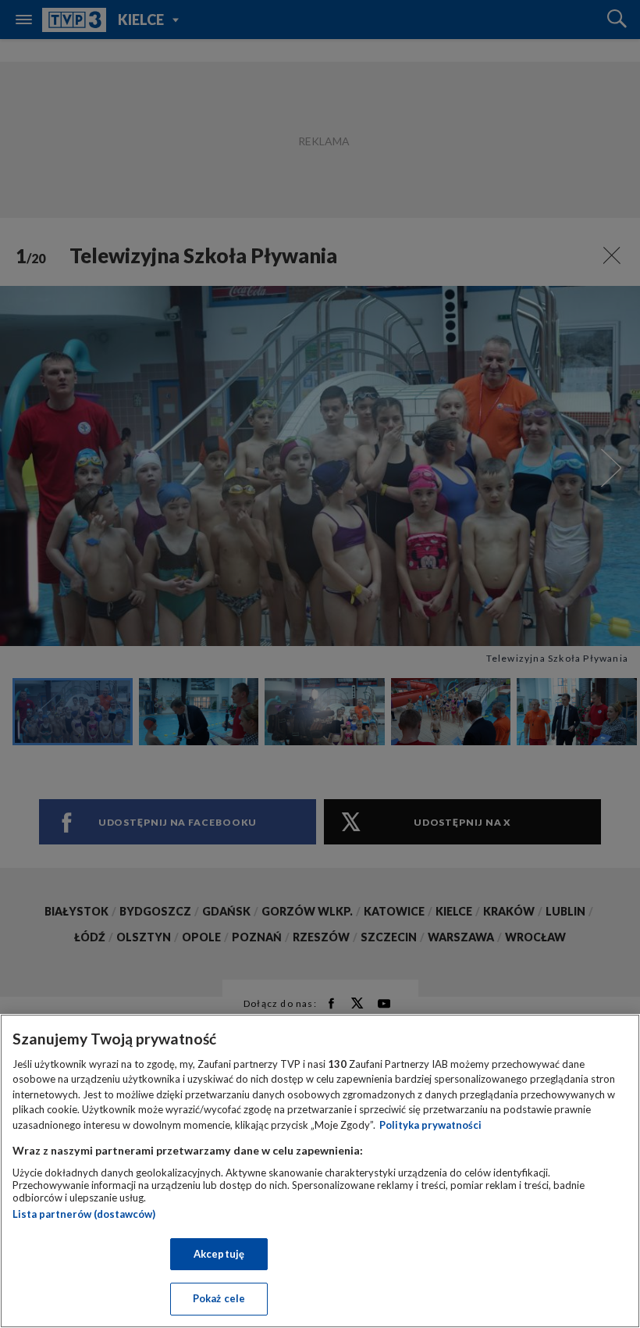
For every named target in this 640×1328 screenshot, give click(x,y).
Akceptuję (219, 1254)
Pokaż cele (219, 1298)
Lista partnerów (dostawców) (83, 1214)
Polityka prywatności (430, 1125)
